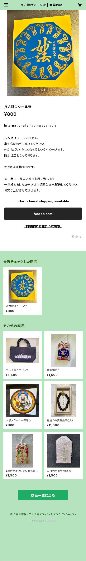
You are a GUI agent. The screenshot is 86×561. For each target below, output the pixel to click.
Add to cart (43, 214)
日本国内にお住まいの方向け (43, 226)
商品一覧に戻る (43, 495)
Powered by (38, 520)
